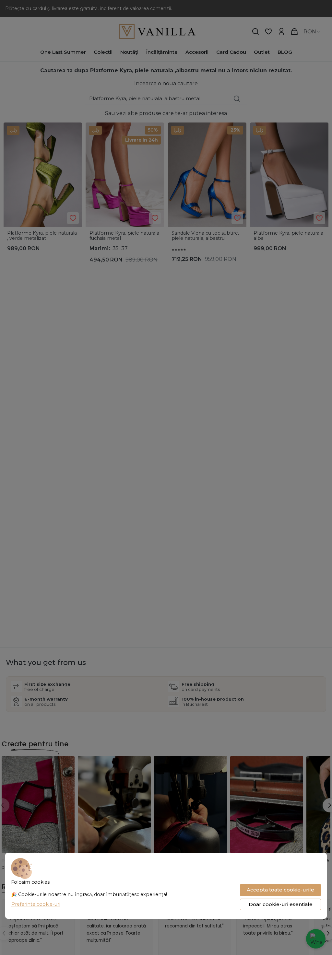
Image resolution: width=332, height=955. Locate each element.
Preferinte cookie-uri (35, 904)
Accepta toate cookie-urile (280, 890)
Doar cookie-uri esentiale (281, 904)
